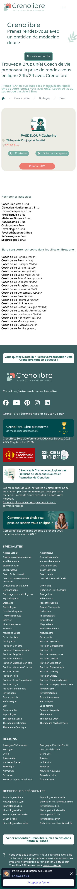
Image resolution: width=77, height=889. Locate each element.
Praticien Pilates (11, 671)
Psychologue (9, 693)
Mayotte (44, 766)
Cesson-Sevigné (23, 307)
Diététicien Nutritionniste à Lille (56, 823)
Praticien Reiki (10, 676)
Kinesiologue (46, 620)
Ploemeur (19, 299)
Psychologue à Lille (49, 806)
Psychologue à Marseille (15, 814)
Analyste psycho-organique (17, 557)
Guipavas (19, 324)
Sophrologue (9, 714)
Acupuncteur (46, 553)
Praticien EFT (47, 650)
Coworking (45, 586)
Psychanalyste (47, 688)
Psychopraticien (11, 697)
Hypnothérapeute (12, 616)
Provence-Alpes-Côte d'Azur (17, 779)
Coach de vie (22, 98)
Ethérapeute (46, 598)
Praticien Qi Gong (49, 671)
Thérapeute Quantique (14, 727)
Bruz (62, 98)
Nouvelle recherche (38, 56)
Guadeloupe (9, 758)
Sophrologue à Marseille (52, 797)
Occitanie (8, 775)
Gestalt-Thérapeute (50, 607)
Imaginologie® (47, 616)
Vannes (18, 271)
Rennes (18, 257)
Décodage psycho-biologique (18, 594)
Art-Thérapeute (11, 561)
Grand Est (45, 754)
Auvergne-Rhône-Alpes (15, 745)
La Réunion (45, 762)
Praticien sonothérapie (14, 688)
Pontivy (18, 328)
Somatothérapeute (49, 710)
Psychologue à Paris (13, 797)
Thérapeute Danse (12, 719)
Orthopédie (46, 637)
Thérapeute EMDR (49, 719)
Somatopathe (10, 710)
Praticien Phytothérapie (52, 667)
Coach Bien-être (48, 570)
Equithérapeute (11, 598)
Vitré (16, 303)
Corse (6, 754)
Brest (17, 260)
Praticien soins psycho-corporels (56, 684)
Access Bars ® (10, 553)
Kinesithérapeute (12, 624)
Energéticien (46, 594)
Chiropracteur (10, 570)
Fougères (19, 285)
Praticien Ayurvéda (49, 641)
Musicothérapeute (49, 628)
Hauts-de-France (11, 762)
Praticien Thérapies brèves (53, 680)
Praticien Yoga (10, 684)
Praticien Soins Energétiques (17, 680)
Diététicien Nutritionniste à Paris (56, 801)
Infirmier (7, 620)
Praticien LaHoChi (49, 658)
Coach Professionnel (13, 574)
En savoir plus (20, 876)
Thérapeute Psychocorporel (54, 723)
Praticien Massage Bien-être (17, 663)
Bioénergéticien (11, 565)
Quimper (19, 264)
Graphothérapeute (12, 611)
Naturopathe (46, 633)
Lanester (19, 282)
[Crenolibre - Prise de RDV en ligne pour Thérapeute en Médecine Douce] (25, 7)
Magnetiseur (46, 624)
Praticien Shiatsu (48, 676)
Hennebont (21, 317)
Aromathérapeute (49, 557)
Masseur (7, 628)
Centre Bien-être (48, 565)
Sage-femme (46, 706)
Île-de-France (47, 779)
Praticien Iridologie (12, 658)
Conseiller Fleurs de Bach (53, 578)
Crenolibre (10, 391)
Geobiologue (9, 607)
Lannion (19, 289)
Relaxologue (46, 701)
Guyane (44, 758)
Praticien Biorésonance (51, 646)
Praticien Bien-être (12, 646)
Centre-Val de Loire (50, 749)
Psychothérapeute (49, 697)
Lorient (18, 267)
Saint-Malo (20, 274)
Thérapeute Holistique (14, 723)
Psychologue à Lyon (50, 819)
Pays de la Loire (48, 775)
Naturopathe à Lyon (13, 801)
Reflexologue (9, 701)
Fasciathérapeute (49, 603)
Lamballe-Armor (23, 310)
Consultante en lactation (15, 586)
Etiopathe (8, 603)
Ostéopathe (9, 641)
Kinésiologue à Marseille (15, 823)
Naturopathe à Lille (50, 814)
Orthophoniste (10, 637)
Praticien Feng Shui (13, 654)
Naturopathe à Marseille (52, 810)
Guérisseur (45, 611)
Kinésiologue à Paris (13, 810)
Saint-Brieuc (21, 278)
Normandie (9, 771)
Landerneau (21, 314)
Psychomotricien (48, 693)
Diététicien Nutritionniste (53, 590)
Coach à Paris (10, 819)
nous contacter (52, 865)
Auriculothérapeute (50, 561)
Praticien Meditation (50, 663)
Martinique (8, 766)
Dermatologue (10, 590)
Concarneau (21, 292)
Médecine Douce (11, 633)
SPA (5, 706)
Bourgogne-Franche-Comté (54, 745)
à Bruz (15, 204)
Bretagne (44, 98)
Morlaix (18, 321)
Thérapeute (46, 714)
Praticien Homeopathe (51, 654)
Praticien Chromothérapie (16, 650)
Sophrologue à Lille (12, 806)
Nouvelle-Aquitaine (50, 771)
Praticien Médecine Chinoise (17, 667)
